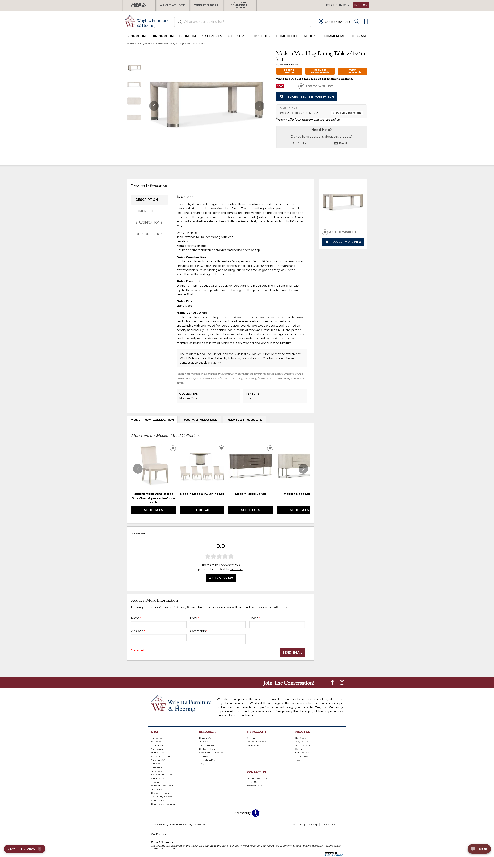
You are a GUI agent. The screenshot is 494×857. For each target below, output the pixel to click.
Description (147, 200)
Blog (297, 759)
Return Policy (149, 234)
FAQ (201, 763)
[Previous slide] (138, 469)
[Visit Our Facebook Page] (332, 682)
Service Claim (254, 785)
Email (194, 618)
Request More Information (309, 96)
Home (130, 43)
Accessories (238, 36)
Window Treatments (162, 785)
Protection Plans (208, 759)
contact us (187, 362)
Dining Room (162, 36)
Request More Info (346, 242)
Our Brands (157, 778)
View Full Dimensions (347, 112)
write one (236, 569)
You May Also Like (200, 420)
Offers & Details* (329, 824)
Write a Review (220, 577)
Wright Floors (206, 5)
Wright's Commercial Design (239, 5)
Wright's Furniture (138, 5)
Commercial (334, 36)
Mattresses (212, 36)
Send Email (292, 652)
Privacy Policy (297, 824)
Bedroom (187, 36)
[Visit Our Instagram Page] (342, 682)
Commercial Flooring (163, 803)
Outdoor (262, 36)
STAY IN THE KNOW (24, 849)
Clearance (360, 36)
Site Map (313, 824)
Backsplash (157, 789)
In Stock (361, 5)
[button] (334, 21)
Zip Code (138, 631)
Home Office (287, 36)
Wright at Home (172, 5)
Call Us (301, 143)
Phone (254, 618)
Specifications (149, 222)
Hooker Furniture (289, 64)
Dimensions (146, 211)
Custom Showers (160, 792)
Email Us (344, 143)
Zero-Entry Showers (162, 796)
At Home (311, 36)
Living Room (135, 36)
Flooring (155, 781)
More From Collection (152, 420)
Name (136, 618)
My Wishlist (253, 745)
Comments (198, 631)
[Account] (356, 21)
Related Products (244, 420)
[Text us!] (479, 849)
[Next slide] (303, 469)
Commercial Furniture (163, 800)
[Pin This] (280, 87)
